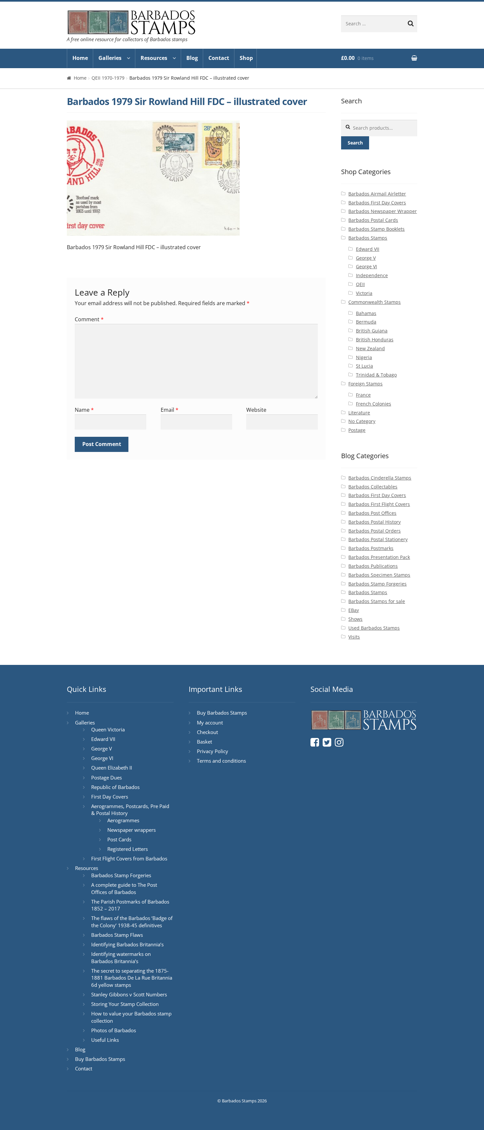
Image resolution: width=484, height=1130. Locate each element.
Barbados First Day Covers (377, 202)
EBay (353, 610)
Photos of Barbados (113, 1030)
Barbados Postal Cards (373, 220)
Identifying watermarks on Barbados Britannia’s (121, 957)
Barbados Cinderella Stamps (379, 478)
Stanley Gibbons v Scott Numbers (129, 994)
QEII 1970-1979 (108, 78)
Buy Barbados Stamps (100, 1059)
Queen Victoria (108, 729)
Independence (372, 275)
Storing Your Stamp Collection (125, 1004)
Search (355, 143)
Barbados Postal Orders (374, 531)
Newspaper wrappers (131, 830)
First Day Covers (109, 796)
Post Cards (119, 839)
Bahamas (366, 313)
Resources (154, 58)
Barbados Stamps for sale (376, 601)
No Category (361, 421)
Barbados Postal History (374, 522)
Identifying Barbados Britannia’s (127, 944)
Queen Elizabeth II (111, 767)
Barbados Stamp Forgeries (377, 584)
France (363, 395)
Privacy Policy (212, 751)
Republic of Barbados (115, 787)
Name (84, 409)
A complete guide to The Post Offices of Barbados (124, 888)
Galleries (109, 58)
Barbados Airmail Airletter (377, 194)
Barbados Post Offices (372, 513)
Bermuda (366, 322)
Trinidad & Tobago (376, 375)
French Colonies (373, 404)
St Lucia (364, 366)
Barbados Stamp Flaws (117, 935)
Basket (204, 741)
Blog (192, 58)
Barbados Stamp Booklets (376, 229)
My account (210, 722)
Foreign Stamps (365, 384)
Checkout (207, 732)
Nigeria (364, 357)
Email (169, 409)
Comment (89, 319)
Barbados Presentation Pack (379, 557)
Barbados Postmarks (370, 548)
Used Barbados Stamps (374, 628)
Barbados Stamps (367, 238)
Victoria (364, 293)
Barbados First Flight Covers (379, 504)
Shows (355, 619)
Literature (359, 412)
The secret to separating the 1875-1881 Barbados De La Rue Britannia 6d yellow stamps (131, 977)
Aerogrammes (123, 820)
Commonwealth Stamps (374, 302)
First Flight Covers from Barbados (129, 858)
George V (366, 258)
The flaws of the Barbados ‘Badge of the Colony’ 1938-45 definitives (132, 922)
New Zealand (370, 348)
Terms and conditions (221, 760)
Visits (354, 637)
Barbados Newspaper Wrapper (382, 211)
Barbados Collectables (372, 487)
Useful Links (105, 1040)
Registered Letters (127, 849)
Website (256, 409)
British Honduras (374, 339)
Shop (246, 58)
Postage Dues (106, 777)
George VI (366, 266)
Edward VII (367, 249)
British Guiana (372, 331)
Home (80, 58)
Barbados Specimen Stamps (379, 575)
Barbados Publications (373, 566)
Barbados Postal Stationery (378, 539)
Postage (356, 430)
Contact (218, 58)
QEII (360, 284)
